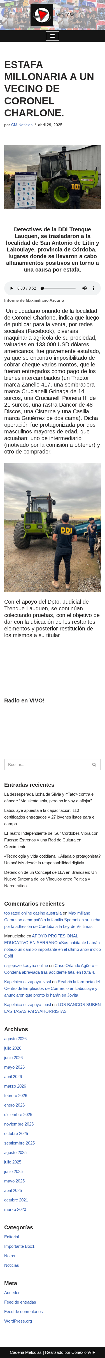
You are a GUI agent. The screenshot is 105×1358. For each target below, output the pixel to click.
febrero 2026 (15, 1095)
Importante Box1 (19, 1246)
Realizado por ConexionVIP (70, 1352)
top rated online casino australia (33, 913)
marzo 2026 (15, 1086)
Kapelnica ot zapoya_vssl (27, 981)
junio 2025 (13, 1171)
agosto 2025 (15, 1152)
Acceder (12, 1292)
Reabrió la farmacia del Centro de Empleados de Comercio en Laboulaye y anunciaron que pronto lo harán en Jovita (52, 988)
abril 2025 (13, 1190)
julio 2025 (12, 1162)
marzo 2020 (15, 1209)
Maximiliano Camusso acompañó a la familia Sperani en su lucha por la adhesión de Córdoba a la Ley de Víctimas (52, 920)
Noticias (11, 1265)
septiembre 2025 (19, 1143)
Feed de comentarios (23, 1311)
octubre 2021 (16, 1200)
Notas (9, 1255)
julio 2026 (12, 1048)
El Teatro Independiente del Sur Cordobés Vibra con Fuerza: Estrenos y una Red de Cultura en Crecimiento (51, 840)
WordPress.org (18, 1321)
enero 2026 (14, 1105)
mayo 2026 (14, 1067)
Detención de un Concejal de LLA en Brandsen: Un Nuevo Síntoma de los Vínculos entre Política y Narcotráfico (50, 879)
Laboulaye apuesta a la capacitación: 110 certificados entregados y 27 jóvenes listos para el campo (49, 817)
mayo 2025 (14, 1181)
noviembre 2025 (19, 1124)
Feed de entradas (20, 1302)
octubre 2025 (16, 1133)
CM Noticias (21, 125)
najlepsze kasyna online (26, 965)
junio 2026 (13, 1057)
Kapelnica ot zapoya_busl (27, 1004)
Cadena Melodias (26, 1352)
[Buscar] (94, 764)
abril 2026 (13, 1076)
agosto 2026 (15, 1038)
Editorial (11, 1236)
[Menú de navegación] (52, 36)
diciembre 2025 (18, 1114)
